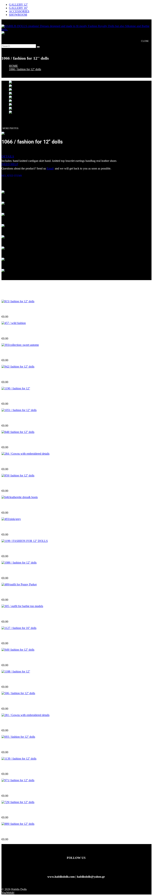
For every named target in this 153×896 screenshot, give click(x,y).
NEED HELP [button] (9, 164)
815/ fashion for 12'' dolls (17, 309)
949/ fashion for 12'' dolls (17, 657)
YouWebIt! (7, 892)
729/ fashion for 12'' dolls (17, 810)
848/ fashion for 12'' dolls (17, 440)
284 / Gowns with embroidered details (25, 461)
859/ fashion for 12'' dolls (17, 483)
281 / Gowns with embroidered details (25, 723)
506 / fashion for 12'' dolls (17, 701)
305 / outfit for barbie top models (22, 614)
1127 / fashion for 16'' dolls (18, 636)
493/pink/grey (10, 527)
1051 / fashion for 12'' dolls (18, 418)
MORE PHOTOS (10, 128)
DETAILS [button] (7, 156)
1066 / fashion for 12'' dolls (25, 69)
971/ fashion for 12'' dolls (17, 788)
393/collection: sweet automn (19, 352)
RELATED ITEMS (13, 175)
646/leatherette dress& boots (19, 505)
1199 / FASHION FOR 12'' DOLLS (23, 548)
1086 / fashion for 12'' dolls (18, 570)
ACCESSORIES (19, 11)
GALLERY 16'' (18, 8)
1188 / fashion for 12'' (14, 679)
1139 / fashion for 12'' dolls (18, 766)
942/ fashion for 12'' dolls (17, 374)
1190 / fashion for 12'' (14, 396)
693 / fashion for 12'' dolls (17, 745)
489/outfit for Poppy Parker (19, 592)
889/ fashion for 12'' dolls (17, 832)
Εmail (50, 168)
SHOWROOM (18, 14)
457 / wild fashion (12, 331)
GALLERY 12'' (18, 4)
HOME (13, 65)
